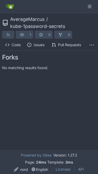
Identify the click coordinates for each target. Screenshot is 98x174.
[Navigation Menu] (90, 6)
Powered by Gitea (36, 155)
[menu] (21, 169)
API (81, 169)
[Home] (10, 6)
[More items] (92, 45)
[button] (22, 35)
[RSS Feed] (8, 35)
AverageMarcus (27, 19)
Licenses (63, 169)
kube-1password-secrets (37, 26)
